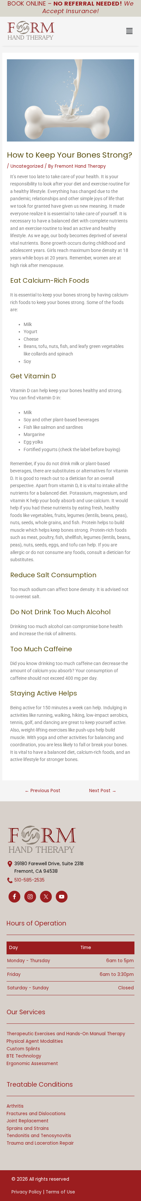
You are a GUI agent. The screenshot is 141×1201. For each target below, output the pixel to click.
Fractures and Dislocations (36, 1114)
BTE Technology (24, 1056)
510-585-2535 (29, 880)
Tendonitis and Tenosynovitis (39, 1136)
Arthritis (15, 1106)
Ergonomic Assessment (32, 1063)
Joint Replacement (28, 1121)
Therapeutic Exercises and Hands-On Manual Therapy (66, 1034)
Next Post (102, 791)
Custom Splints (23, 1049)
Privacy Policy (26, 1192)
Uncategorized (26, 166)
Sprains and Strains (28, 1128)
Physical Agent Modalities (35, 1041)
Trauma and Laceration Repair (40, 1143)
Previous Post (42, 791)
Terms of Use (60, 1192)
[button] (104, 31)
